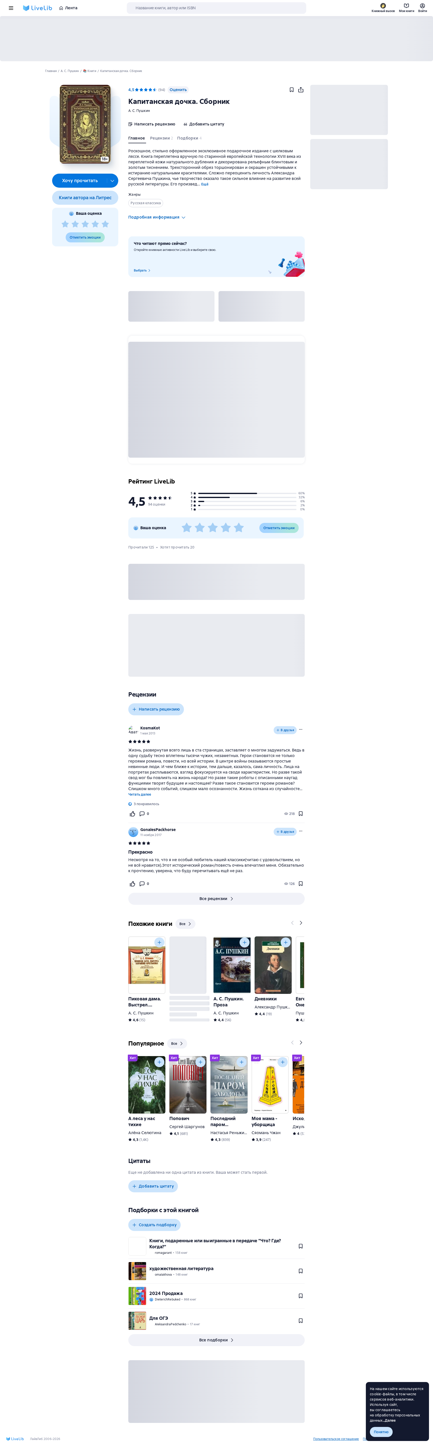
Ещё (204, 184)
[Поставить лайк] (132, 814)
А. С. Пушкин (139, 110)
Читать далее (139, 794)
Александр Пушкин (273, 1007)
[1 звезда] (65, 224)
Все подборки (213, 1340)
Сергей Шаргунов (187, 1126)
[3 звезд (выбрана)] (146, 90)
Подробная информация (153, 217)
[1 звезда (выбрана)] (137, 90)
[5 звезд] (105, 224)
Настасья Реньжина (229, 1132)
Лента (71, 8)
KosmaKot (150, 728)
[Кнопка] (293, 923)
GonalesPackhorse (158, 829)
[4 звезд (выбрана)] (150, 90)
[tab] (137, 139)
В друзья (287, 730)
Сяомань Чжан (266, 1132)
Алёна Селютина (144, 1132)
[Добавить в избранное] (292, 90)
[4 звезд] (95, 224)
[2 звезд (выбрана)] (141, 90)
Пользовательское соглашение (336, 1439)
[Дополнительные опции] (112, 181)
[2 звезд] (75, 224)
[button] (85, 124)
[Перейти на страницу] (216, 865)
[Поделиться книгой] (301, 90)
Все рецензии (213, 898)
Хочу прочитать (80, 180)
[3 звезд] (85, 224)
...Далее (389, 1420)
